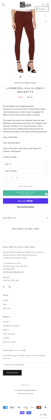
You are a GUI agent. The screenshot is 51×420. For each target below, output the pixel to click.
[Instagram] (9, 286)
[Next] (35, 76)
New (5, 304)
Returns (6, 330)
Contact (6, 322)
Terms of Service (9, 342)
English (24, 385)
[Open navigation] (3, 5)
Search (5, 300)
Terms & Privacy (9, 334)
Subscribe (12, 373)
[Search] (43, 5)
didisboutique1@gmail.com (13, 272)
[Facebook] (4, 286)
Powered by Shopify (25, 393)
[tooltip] (46, 194)
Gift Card (6, 308)
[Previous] (15, 76)
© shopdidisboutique (25, 390)
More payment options (25, 206)
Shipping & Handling (11, 326)
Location (6, 338)
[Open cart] (48, 4)
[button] (25, 193)
